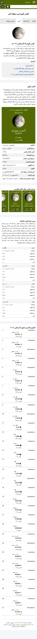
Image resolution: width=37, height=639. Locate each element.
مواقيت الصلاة (8, 625)
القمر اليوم (29, 66)
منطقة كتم (6, 145)
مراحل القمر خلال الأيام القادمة (23, 68)
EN (2, 2)
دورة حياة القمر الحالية (25, 71)
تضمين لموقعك (10, 21)
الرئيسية (27, 2)
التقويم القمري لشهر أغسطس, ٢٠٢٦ (21, 74)
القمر (18, 21)
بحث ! (2, 6)
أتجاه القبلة (26, 21)
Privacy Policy (27, 623)
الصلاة (34, 21)
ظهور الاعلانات (10, 623)
